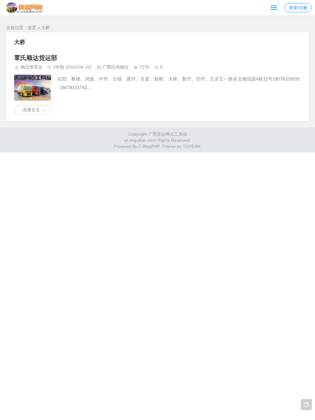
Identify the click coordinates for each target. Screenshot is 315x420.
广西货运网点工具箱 (167, 134)
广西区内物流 (115, 67)
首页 (32, 27)
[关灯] (306, 404)
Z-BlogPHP (148, 146)
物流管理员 (31, 67)
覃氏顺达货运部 (35, 57)
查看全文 (31, 109)
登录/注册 (298, 7)
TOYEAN (191, 146)
